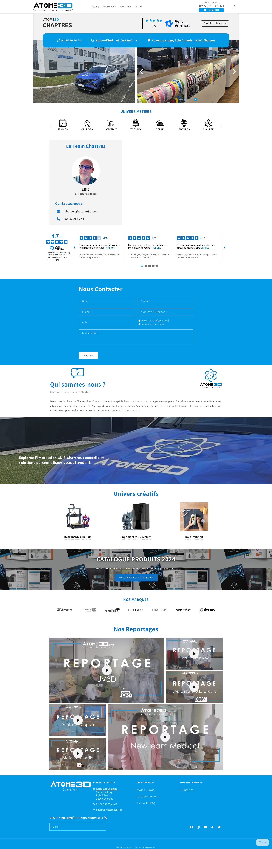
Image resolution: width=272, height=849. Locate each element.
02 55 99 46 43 (211, 6)
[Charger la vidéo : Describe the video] (106, 670)
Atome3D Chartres (130, 847)
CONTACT (213, 10)
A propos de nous (148, 796)
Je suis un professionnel (155, 320)
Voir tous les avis (215, 23)
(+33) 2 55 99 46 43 (106, 804)
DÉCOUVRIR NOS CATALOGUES (136, 577)
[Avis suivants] (224, 247)
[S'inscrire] (102, 827)
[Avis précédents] (74, 247)
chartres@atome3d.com (81, 211)
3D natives (186, 790)
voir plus (110, 247)
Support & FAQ (146, 803)
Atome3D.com (146, 790)
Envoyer (88, 355)
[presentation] (51, 125)
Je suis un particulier (153, 324)
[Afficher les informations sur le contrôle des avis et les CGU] (69, 253)
